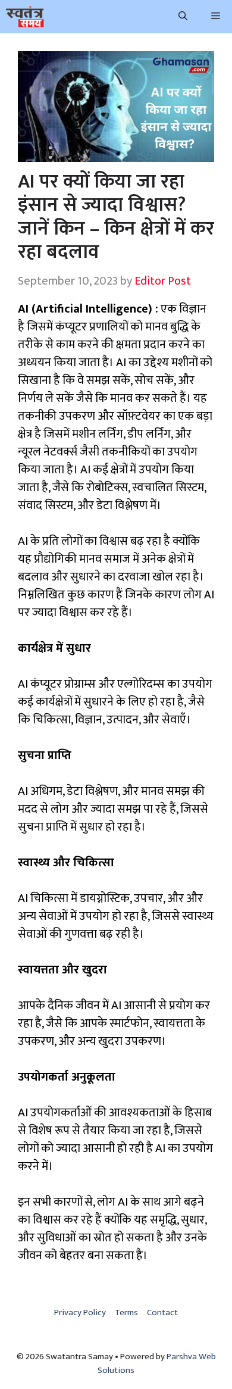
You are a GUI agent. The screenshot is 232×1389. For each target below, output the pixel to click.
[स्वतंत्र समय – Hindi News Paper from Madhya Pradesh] (25, 16)
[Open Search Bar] (183, 16)
